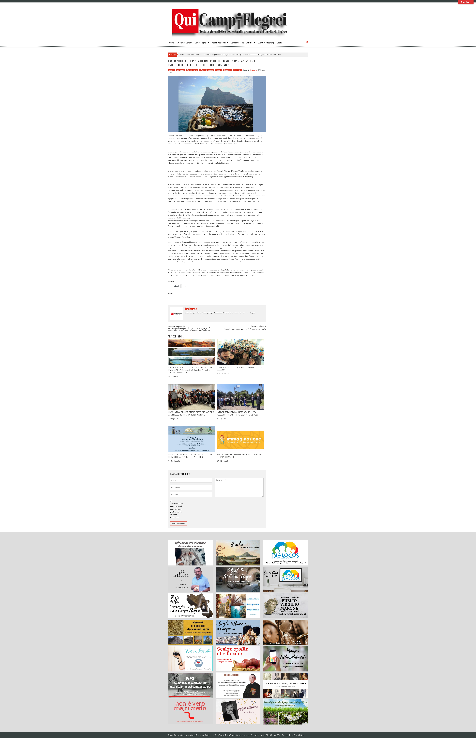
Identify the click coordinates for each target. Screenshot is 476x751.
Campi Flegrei (200, 42)
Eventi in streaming (266, 42)
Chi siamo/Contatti (184, 42)
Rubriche (249, 42)
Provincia (237, 70)
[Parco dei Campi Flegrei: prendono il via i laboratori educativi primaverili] (240, 439)
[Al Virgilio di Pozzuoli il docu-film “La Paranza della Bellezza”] (240, 352)
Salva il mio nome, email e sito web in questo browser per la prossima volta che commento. (177, 510)
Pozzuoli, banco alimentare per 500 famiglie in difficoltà (245, 329)
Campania (235, 42)
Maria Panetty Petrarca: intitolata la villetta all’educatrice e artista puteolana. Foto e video (237, 413)
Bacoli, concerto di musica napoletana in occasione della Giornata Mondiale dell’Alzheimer (190, 455)
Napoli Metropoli (219, 42)
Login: (279, 42)
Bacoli (199, 54)
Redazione (253, 70)
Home (171, 42)
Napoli (218, 70)
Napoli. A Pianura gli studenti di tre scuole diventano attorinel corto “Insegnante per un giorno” (191, 413)
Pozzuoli (227, 70)
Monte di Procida (207, 70)
